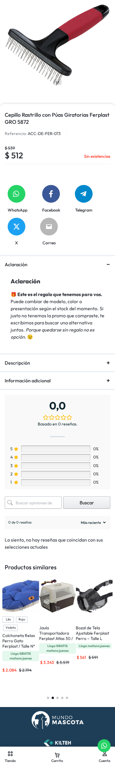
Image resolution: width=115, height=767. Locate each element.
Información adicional (28, 381)
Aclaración (16, 264)
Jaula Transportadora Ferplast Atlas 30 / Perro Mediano (56, 635)
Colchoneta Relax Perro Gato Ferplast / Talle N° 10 (18, 643)
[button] (57, 608)
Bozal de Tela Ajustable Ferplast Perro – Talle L (92, 633)
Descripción (17, 363)
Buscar (87, 503)
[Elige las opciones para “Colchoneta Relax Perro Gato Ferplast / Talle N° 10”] (21, 608)
